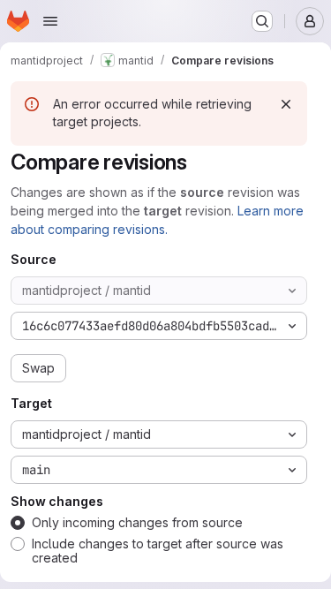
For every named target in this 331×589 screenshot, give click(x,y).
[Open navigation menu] (50, 21)
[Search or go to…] (262, 21)
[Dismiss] (286, 104)
